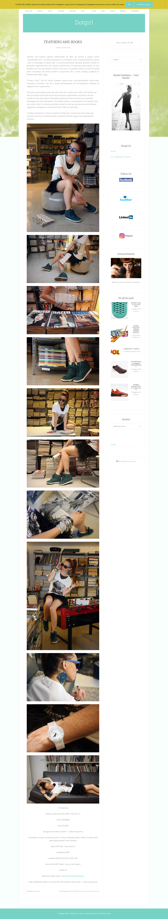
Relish (94, 891)
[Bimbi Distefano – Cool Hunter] (126, 106)
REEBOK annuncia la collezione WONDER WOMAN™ (136, 329)
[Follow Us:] (126, 179)
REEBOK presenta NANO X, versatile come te (136, 387)
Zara (97, 891)
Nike (90, 891)
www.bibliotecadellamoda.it (72, 876)
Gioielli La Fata (83, 891)
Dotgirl (84, 22)
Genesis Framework (91, 913)
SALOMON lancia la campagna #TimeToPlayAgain (136, 364)
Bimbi (113, 151)
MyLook (37, 891)
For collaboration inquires (121, 157)
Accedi (113, 445)
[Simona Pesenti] (126, 268)
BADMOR (75, 891)
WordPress (101, 913)
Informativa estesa (143, 4)
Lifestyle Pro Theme (76, 913)
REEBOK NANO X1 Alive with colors (136, 304)
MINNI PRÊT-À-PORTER (131, 349)
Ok (129, 4)
